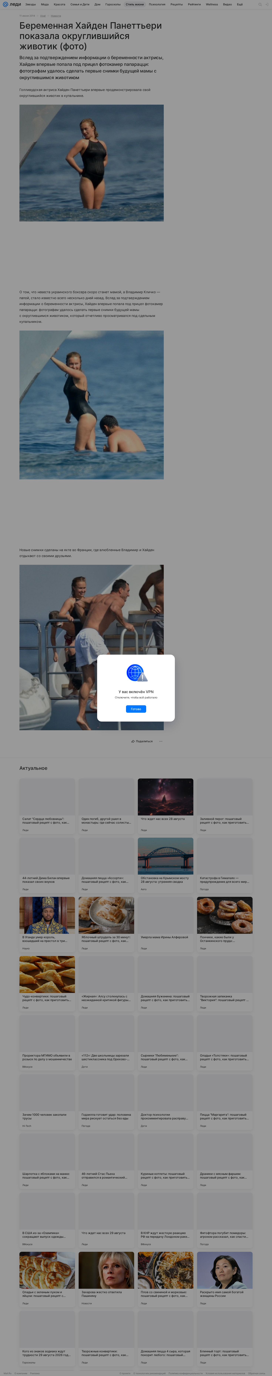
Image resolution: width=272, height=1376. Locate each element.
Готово (136, 709)
